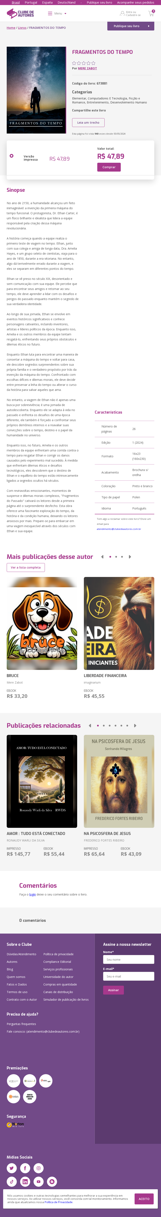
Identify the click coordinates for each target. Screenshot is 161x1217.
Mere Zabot (15, 682)
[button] (102, 557)
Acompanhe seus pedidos (135, 2)
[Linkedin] (25, 1182)
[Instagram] (39, 1168)
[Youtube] (39, 1182)
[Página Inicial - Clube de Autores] (20, 14)
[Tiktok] (12, 1182)
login (32, 894)
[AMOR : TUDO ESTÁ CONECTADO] (42, 781)
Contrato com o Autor (22, 999)
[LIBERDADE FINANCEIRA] (119, 623)
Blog (10, 969)
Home (11, 28)
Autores (12, 962)
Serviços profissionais (58, 969)
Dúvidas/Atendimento (21, 954)
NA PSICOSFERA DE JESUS (107, 833)
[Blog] (52, 1182)
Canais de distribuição (58, 992)
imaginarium (92, 682)
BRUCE (13, 675)
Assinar (113, 990)
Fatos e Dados (17, 984)
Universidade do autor (58, 977)
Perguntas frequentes (21, 1024)
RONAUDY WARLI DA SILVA (26, 840)
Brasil (16, 2)
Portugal (31, 2)
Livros (22, 28)
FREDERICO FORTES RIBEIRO (104, 840)
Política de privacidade (58, 954)
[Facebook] (25, 1168)
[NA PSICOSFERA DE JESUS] (119, 781)
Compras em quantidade (60, 984)
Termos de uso (17, 992)
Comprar (109, 167)
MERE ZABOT (87, 68)
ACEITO (144, 1199)
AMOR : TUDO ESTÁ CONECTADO (36, 833)
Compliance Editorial (57, 962)
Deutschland (66, 2)
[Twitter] (12, 1168)
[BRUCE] (42, 623)
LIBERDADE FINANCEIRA (105, 675)
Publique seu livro (99, 2)
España (47, 2)
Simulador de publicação (66, 999)
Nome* (108, 952)
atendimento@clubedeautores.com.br (119, 528)
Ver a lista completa (26, 567)
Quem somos (16, 977)
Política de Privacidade (59, 1202)
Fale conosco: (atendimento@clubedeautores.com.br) (43, 1031)
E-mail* (108, 969)
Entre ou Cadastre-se (133, 13)
